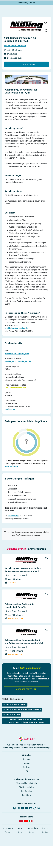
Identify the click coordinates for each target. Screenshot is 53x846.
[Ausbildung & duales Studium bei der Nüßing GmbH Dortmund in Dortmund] (26, 26)
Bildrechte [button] (45, 828)
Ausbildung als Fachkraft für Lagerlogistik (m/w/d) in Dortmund (26, 720)
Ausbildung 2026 (25, 2)
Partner (26, 767)
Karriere (26, 763)
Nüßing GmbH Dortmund (15, 46)
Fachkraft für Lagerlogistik (17, 353)
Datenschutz (32, 828)
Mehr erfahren (11, 466)
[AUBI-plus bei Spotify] (39, 808)
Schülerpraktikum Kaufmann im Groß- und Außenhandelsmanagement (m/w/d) (24, 641)
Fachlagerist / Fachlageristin (18, 361)
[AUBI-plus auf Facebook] (14, 808)
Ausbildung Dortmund (14, 704)
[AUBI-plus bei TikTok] (34, 808)
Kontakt (45, 832)
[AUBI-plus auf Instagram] (18, 808)
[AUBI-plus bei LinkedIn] (30, 808)
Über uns (26, 759)
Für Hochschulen (26, 787)
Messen (32, 832)
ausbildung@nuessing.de (16, 328)
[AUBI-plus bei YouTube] (26, 808)
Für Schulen (26, 791)
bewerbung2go (13, 516)
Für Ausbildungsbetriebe (26, 783)
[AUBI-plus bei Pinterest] (22, 808)
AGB (20, 828)
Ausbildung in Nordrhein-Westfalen (22, 709)
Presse (8, 832)
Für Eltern (26, 795)
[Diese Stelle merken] (45, 22)
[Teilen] (45, 31)
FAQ (26, 771)
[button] (26, 64)
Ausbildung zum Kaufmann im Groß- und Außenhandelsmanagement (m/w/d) (24, 570)
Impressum (8, 828)
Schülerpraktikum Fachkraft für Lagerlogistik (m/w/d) (19, 605)
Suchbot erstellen (26, 689)
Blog (20, 832)
